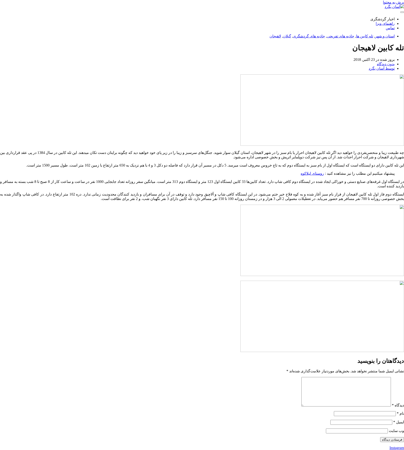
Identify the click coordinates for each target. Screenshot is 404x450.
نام (400, 413)
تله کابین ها (364, 36)
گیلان (287, 36)
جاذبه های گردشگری (309, 36)
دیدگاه (398, 405)
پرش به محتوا (393, 2)
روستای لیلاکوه (312, 173)
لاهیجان (275, 36)
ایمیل (398, 422)
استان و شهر (385, 36)
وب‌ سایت (396, 431)
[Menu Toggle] (402, 12)
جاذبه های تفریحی (340, 36)
